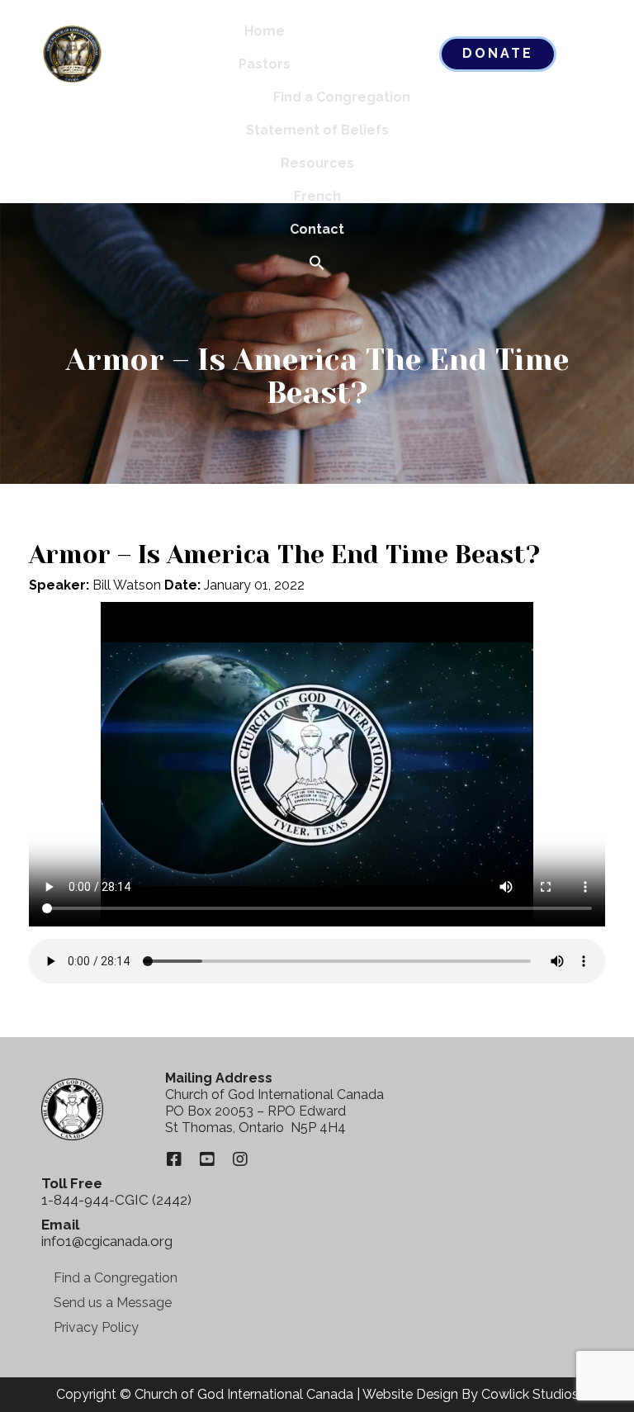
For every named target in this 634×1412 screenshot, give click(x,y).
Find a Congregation (341, 97)
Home (264, 31)
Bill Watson (126, 585)
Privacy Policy (96, 1327)
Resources (317, 163)
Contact (317, 229)
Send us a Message (113, 1302)
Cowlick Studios (530, 1394)
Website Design (410, 1394)
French (317, 196)
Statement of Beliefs (317, 130)
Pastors (265, 64)
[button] (317, 264)
